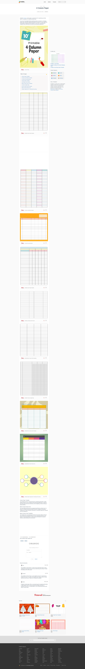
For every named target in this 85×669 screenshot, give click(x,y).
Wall (19, 662)
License (48, 665)
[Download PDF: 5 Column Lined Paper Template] (44, 210)
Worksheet (36, 648)
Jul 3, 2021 (46, 573)
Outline (59, 657)
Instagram (57, 90)
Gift (19, 654)
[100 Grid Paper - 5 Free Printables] (58, 619)
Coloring (36, 652)
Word (43, 651)
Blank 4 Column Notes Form (26, 87)
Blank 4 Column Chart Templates (27, 83)
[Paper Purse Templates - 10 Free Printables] (58, 603)
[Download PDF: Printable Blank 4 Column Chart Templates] (44, 358)
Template (54, 1)
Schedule (28, 659)
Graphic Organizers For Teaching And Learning (29, 89)
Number (49, 1)
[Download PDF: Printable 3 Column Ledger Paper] (44, 398)
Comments (46, 11)
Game (51, 648)
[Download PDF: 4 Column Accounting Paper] (44, 243)
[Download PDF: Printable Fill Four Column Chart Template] (44, 430)
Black (20, 651)
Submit (36, 559)
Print (20, 659)
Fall (43, 653)
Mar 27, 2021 (46, 581)
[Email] (31, 544)
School (36, 659)
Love (43, 656)
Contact (44, 665)
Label (59, 654)
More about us (53, 89)
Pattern (28, 648)
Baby (28, 649)
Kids (51, 654)
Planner (43, 658)
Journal (43, 654)
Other (51, 657)
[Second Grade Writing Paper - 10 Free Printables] (27, 619)
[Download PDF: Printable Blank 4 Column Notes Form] (44, 463)
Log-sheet (60, 662)
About (41, 665)
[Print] (33, 544)
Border (36, 651)
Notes (28, 657)
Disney (20, 653)
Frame (59, 653)
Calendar (20, 648)
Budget (51, 651)
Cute (51, 652)
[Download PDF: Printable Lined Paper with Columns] (44, 320)
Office (43, 657)
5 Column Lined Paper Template (27, 77)
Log (35, 656)
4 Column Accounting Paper (26, 79)
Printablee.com (23, 665)
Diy (27, 653)
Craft (43, 652)
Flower (51, 653)
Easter (36, 653)
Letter (45, 1)
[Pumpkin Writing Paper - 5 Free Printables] (42, 603)
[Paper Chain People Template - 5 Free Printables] (42, 619)
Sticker (59, 659)
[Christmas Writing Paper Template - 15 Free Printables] (27, 603)
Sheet (43, 659)
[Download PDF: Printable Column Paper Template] (44, 133)
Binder (51, 649)
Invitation (36, 654)
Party (28, 658)
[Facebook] (30, 544)
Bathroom (44, 649)
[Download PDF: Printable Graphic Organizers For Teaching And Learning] (44, 496)
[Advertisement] (34, 144)
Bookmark (28, 651)
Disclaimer (58, 665)
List (27, 656)
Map (51, 662)
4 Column (24, 18)
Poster (51, 658)
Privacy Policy (52, 665)
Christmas (20, 652)
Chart (43, 662)
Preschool (60, 658)
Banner (36, 649)
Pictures (36, 658)
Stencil (51, 659)
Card (43, 648)
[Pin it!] (22, 69)
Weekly (36, 662)
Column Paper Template (26, 76)
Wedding (28, 662)
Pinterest (61, 89)
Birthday (59, 649)
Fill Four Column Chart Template (27, 86)
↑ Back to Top (63, 665)
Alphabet (59, 648)
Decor (59, 652)
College (28, 652)
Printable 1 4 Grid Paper (55, 63)
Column (22, 540)
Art (19, 649)
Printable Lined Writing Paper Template (57, 67)
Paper (26, 540)
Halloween (28, 654)
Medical (51, 656)
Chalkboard (60, 651)
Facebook (52, 90)
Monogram (21, 657)
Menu (59, 656)
